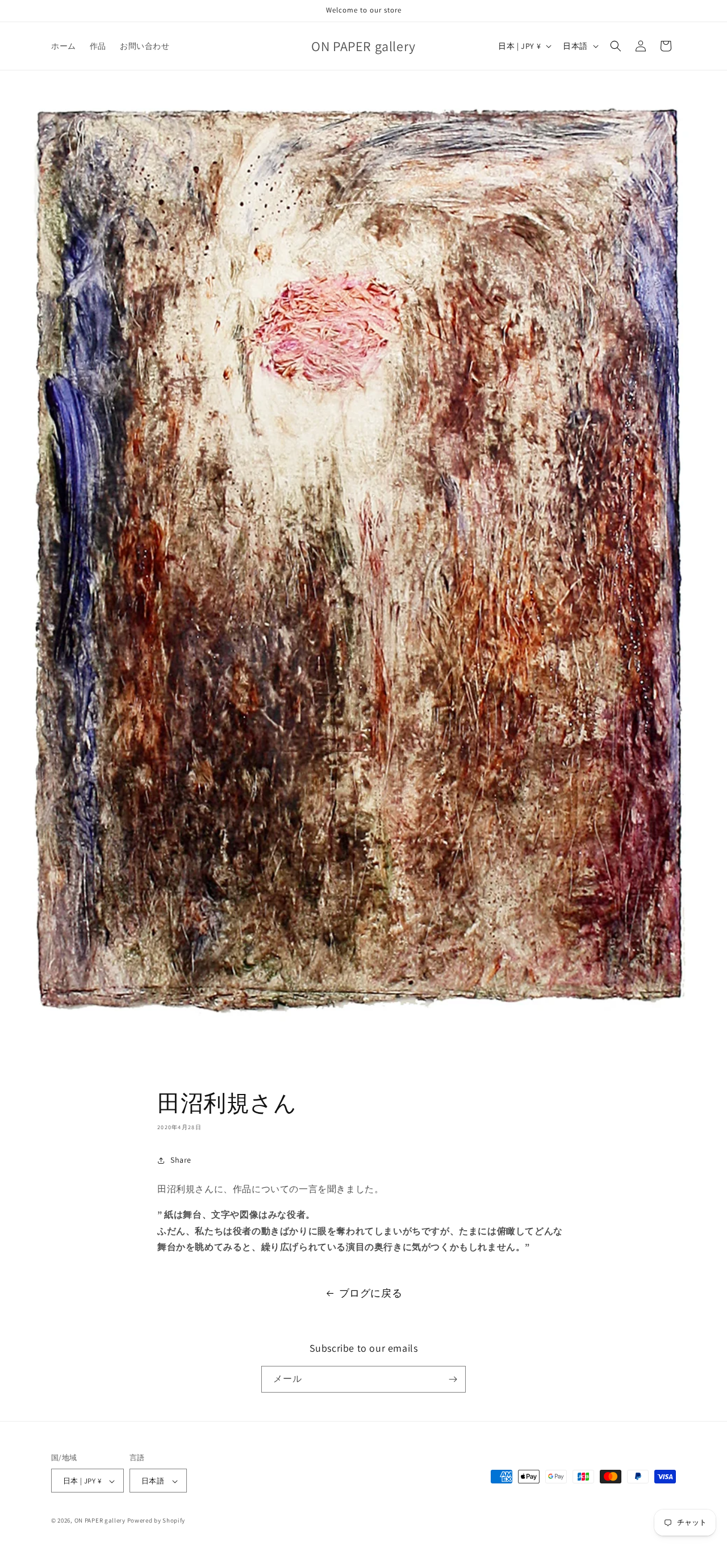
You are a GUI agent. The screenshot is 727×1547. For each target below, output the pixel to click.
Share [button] (180, 1160)
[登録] (452, 1379)
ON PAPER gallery (100, 1521)
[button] (615, 45)
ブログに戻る (371, 1292)
